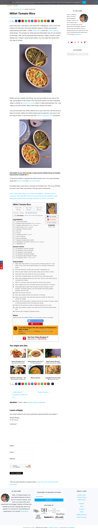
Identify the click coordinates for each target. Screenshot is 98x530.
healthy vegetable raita (45, 115)
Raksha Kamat (32, 213)
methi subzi (21, 181)
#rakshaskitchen (45, 331)
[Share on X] (19, 21)
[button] (49, 225)
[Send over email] (42, 21)
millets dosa (36, 30)
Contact (81, 509)
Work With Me (81, 517)
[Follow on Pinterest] (78, 42)
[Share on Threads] (52, 21)
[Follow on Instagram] (75, 42)
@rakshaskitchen (28, 331)
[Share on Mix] (39, 21)
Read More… (78, 34)
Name (12, 446)
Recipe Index (82, 495)
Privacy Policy (81, 497)
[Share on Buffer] (48, 21)
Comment (13, 424)
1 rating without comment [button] (36, 402)
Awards (81, 503)
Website (12, 459)
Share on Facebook (36, 321)
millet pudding (53, 30)
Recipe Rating (14, 418)
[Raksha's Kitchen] (12, 5)
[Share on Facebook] (16, 21)
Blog (81, 506)
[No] (96, 2)
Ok (84, 2)
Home (11, 9)
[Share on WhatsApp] (26, 21)
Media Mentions (82, 514)
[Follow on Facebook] (68, 42)
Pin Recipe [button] (52, 219)
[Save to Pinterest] (23, 21)
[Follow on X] (81, 42)
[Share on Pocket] (29, 21)
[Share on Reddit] (45, 21)
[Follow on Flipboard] (85, 42)
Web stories (81, 499)
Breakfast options (19, 9)
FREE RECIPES (42, 339)
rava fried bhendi (34, 181)
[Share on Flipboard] (35, 21)
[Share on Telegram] (32, 21)
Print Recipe (52, 216)
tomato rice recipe (28, 103)
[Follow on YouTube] (71, 42)
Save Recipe (52, 222)
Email (12, 452)
